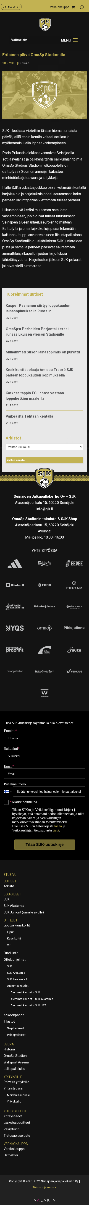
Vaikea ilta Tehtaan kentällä (29, 416)
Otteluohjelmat (15, 959)
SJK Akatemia (14, 906)
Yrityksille (13, 1077)
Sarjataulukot (15, 1028)
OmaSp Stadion (15, 1056)
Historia (9, 1049)
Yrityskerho (14, 1101)
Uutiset (23, 63)
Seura (9, 1044)
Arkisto (9, 886)
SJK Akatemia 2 (17, 979)
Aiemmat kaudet (18, 985)
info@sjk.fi (44, 509)
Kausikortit (14, 938)
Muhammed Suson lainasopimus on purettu (43, 352)
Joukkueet (12, 894)
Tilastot (9, 1021)
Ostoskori (11, 1155)
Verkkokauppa (59, 7)
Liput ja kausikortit (17, 925)
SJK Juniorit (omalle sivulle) (24, 912)
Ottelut (11, 920)
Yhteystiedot (15, 1111)
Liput (10, 932)
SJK (6, 899)
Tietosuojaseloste (17, 1135)
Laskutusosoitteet (17, 1122)
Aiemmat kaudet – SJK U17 (28, 1005)
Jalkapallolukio (14, 1069)
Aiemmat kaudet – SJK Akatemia (31, 999)
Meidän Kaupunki (18, 1095)
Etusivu (10, 874)
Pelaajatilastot (16, 1035)
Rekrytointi (11, 1129)
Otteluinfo (11, 953)
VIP (9, 945)
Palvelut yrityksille (16, 1082)
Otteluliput (11, 6)
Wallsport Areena (16, 1062)
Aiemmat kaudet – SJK (25, 992)
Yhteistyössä (13, 1088)
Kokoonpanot (14, 1015)
